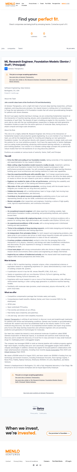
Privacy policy (34, 413)
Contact (8, 461)
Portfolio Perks (57, 461)
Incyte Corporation (52, 350)
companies (11, 48)
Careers (46, 461)
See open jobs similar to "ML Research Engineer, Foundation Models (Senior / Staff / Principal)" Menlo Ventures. (38, 80)
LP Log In (68, 461)
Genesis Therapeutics (12, 319)
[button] (33, 3)
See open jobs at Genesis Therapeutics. (21, 77)
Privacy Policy (18, 461)
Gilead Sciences (10, 352)
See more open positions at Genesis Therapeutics (38, 393)
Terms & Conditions (31, 461)
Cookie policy (43, 413)
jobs (3, 48)
